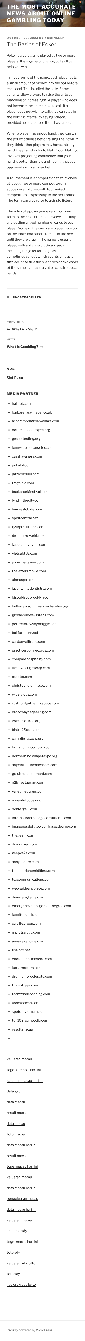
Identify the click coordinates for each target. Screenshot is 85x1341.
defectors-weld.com (28, 536)
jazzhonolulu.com (26, 474)
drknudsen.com (24, 844)
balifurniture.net (25, 633)
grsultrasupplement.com (32, 774)
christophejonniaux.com (31, 686)
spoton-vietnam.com (29, 1012)
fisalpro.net (21, 950)
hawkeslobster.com (27, 509)
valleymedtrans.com (28, 791)
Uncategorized (27, 297)
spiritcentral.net (25, 518)
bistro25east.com (26, 730)
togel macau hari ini (22, 1242)
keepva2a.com (23, 853)
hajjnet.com (21, 404)
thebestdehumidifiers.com (33, 871)
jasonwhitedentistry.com (32, 589)
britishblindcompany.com (32, 747)
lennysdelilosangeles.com (33, 448)
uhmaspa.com (23, 580)
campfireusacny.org (28, 739)
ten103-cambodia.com (30, 1020)
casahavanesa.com (27, 456)
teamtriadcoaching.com (31, 994)
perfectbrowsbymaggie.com (35, 624)
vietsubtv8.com (24, 553)
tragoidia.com (23, 483)
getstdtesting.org (26, 439)
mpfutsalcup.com (26, 932)
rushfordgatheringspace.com (35, 703)
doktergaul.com (24, 809)
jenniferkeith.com (26, 915)
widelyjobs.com (24, 694)
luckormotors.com (26, 968)
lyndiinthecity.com (26, 500)
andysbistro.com (25, 862)
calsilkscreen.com (26, 923)
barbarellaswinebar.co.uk (32, 412)
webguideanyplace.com (31, 888)
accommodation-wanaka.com (35, 421)
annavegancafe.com (28, 941)
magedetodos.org (26, 800)
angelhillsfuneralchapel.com (34, 765)
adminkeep (55, 37)
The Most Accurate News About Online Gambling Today (41, 13)
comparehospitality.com (31, 659)
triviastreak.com (25, 985)
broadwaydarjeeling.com (31, 712)
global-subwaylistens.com (33, 615)
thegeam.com (23, 835)
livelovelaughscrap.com (31, 668)
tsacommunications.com (32, 880)
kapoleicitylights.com (29, 545)
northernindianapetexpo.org (34, 756)
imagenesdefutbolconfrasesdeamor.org (44, 826)
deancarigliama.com (28, 897)
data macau (16, 1124)
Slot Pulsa (15, 378)
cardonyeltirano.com (28, 642)
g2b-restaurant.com (28, 783)
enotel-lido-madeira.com (32, 959)
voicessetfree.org (26, 721)
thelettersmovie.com (29, 571)
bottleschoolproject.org (31, 430)
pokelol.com (22, 465)
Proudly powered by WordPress (29, 1330)
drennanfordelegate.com (32, 977)
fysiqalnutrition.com (28, 527)
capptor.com (22, 677)
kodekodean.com (25, 1003)
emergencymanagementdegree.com (41, 906)
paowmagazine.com (28, 562)
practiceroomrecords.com (33, 650)
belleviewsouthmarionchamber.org (40, 606)
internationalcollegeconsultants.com (41, 818)
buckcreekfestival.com (30, 492)
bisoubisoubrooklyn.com (31, 597)
